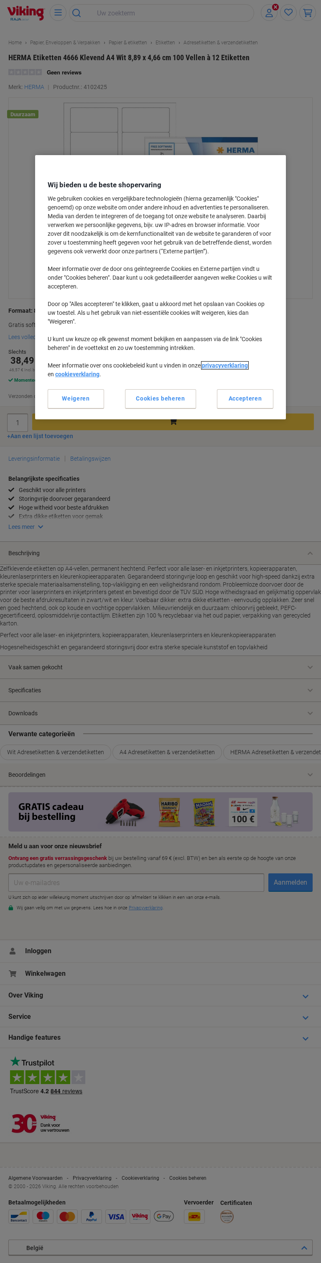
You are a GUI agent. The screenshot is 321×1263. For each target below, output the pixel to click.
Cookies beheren (160, 398)
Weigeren (76, 398)
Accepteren (245, 398)
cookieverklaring (77, 374)
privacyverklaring (225, 365)
